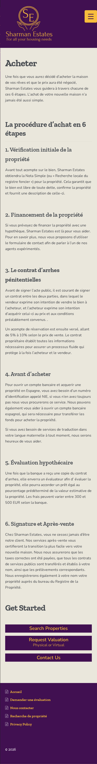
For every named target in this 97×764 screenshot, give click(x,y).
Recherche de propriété (28, 716)
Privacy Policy (21, 724)
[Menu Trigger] (91, 16)
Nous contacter (22, 708)
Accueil (16, 692)
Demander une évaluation (30, 700)
